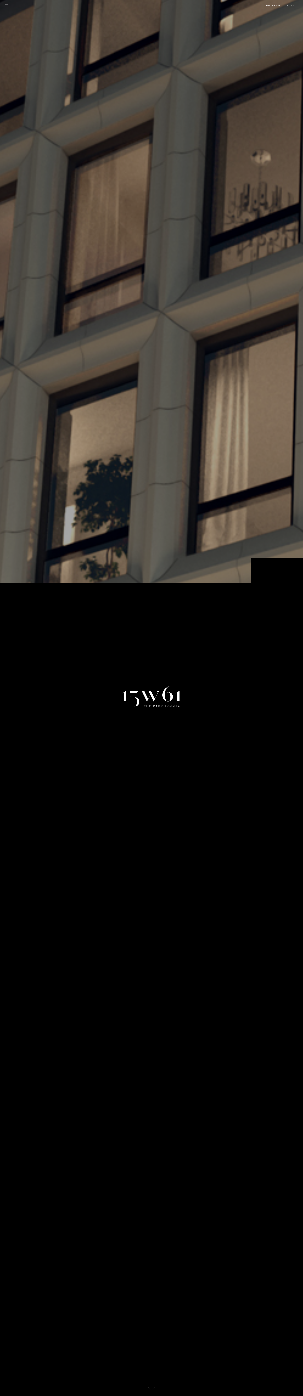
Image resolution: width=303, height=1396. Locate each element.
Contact (292, 5)
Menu (6, 5)
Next (151, 1389)
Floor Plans (273, 5)
